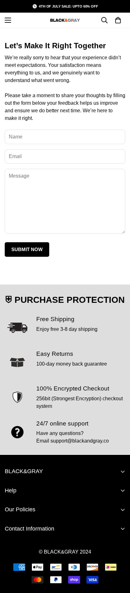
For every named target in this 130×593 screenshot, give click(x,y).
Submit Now (27, 249)
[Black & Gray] (65, 20)
